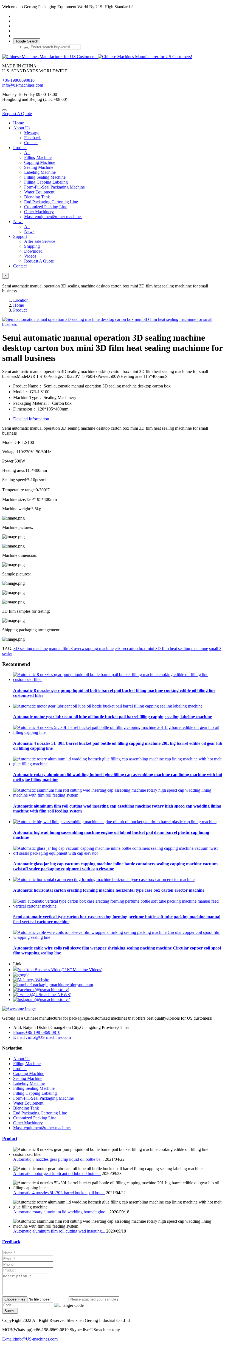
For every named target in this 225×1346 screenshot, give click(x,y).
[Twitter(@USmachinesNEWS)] (42, 994)
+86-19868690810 (18, 80)
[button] (69, 1305)
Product (20, 310)
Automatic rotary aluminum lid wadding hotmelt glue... (60, 1212)
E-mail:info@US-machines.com (30, 1339)
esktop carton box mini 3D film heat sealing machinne (161, 648)
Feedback (11, 1241)
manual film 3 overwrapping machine (81, 648)
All (27, 152)
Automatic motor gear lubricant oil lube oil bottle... (57, 1173)
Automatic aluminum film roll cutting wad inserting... (59, 1231)
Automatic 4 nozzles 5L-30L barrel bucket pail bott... (59, 1192)
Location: (21, 300)
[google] (21, 975)
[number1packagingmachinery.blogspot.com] (53, 984)
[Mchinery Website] (31, 979)
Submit (10, 1311)
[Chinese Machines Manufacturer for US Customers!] (112, 56)
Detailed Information (31, 419)
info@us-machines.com (22, 85)
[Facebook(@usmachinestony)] (41, 989)
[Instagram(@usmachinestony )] (41, 999)
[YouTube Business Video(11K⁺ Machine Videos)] (57, 969)
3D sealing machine (30, 648)
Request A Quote (17, 113)
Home (18, 123)
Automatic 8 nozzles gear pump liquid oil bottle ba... (58, 1159)
